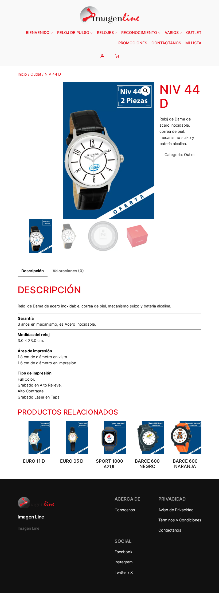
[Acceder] (102, 56)
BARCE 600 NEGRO (147, 463)
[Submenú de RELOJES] (116, 33)
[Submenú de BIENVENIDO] (51, 33)
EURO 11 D (34, 461)
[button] (145, 91)
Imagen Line (31, 517)
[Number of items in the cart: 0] (117, 56)
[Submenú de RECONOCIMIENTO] (159, 33)
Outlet (35, 74)
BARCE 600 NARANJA (185, 463)
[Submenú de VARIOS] (180, 33)
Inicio (22, 74)
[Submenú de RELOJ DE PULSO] (91, 33)
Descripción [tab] (32, 270)
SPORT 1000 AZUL (109, 463)
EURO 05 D (71, 461)
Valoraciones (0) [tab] (68, 270)
